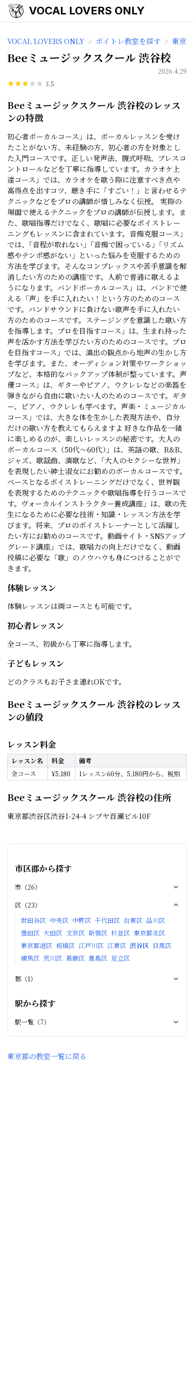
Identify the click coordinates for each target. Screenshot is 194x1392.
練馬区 (30, 957)
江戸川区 (91, 945)
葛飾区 (75, 957)
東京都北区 (149, 932)
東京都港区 (36, 945)
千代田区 (107, 920)
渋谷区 (139, 945)
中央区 (59, 920)
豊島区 (97, 957)
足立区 (120, 957)
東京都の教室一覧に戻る (47, 1056)
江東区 (116, 945)
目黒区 (161, 945)
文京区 (75, 932)
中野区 (81, 920)
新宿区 (97, 932)
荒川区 (52, 957)
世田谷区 (33, 920)
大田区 (52, 932)
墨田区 (30, 932)
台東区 (133, 920)
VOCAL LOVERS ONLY (87, 10)
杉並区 (120, 932)
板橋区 (65, 945)
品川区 (155, 920)
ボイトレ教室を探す (128, 41)
